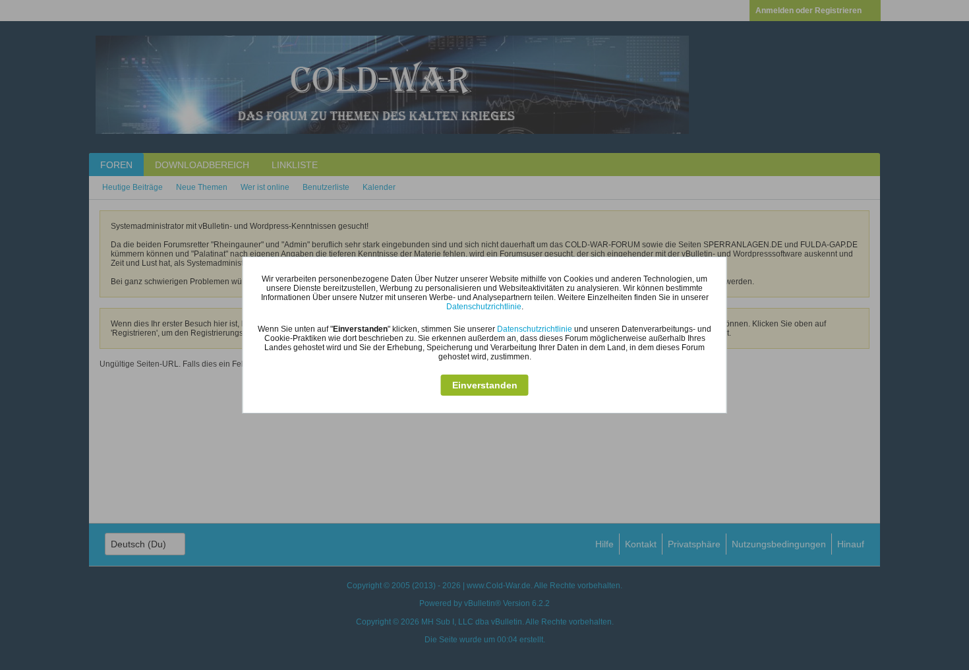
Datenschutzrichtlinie (483, 306)
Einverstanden (484, 385)
